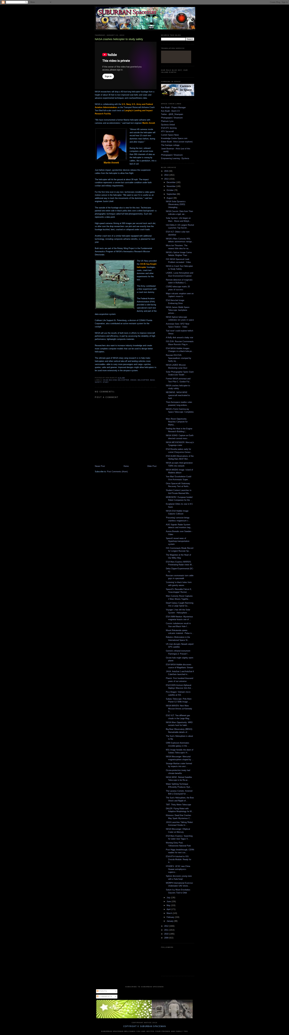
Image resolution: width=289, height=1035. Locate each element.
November (171, 186)
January (170, 921)
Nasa (152, 380)
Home (126, 466)
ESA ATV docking (169, 128)
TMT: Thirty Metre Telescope (178, 804)
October (170, 190)
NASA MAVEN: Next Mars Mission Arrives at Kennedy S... (179, 709)
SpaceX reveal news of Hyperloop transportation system (177, 541)
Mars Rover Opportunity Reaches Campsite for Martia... (177, 422)
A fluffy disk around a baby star (179, 337)
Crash (133, 380)
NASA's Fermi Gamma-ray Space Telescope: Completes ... (180, 412)
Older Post (152, 466)
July (169, 897)
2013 (166, 179)
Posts (102, 991)
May (169, 905)
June (169, 901)
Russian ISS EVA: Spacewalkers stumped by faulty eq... (178, 358)
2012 (166, 926)
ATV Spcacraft (167, 131)
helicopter (143, 380)
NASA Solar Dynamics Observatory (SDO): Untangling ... (176, 204)
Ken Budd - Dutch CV (170, 111)
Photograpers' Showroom (172, 118)
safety (98, 382)
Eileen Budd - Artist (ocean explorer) (177, 142)
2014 (166, 175)
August (170, 198)
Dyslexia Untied (168, 125)
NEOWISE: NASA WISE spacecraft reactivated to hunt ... (178, 395)
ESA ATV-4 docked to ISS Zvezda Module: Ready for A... (178, 859)
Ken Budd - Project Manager (173, 107)
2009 (166, 938)
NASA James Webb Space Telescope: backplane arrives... (177, 310)
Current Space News (170, 135)
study (106, 382)
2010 (166, 934)
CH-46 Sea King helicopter (116, 380)
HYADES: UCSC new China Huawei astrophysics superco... (178, 869)
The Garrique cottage (170, 145)
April (169, 909)
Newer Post (100, 466)
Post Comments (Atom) (117, 471)
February (171, 917)
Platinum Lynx (167, 121)
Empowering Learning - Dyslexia (175, 158)
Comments (105, 996)
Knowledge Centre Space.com (174, 138)
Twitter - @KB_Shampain (172, 114)
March (170, 913)
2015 (166, 171)
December (171, 182)
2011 (166, 930)
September (172, 194)
